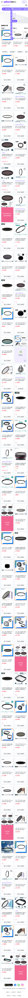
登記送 (11, 12)
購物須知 (19, 992)
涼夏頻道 (11, 24)
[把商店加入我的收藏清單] (25, 361)
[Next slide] (12, 61)
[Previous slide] (2, 61)
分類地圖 (19, 995)
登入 (24, 2)
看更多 (11, 38)
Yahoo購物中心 (10, 2)
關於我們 (14, 992)
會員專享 (11, 33)
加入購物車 (8, 79)
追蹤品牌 (14, 21)
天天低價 (11, 21)
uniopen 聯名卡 (18, 9)
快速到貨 (11, 18)
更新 (24, 988)
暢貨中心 (11, 15)
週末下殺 (11, 30)
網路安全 (9, 995)
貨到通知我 (20, 388)
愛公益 (11, 36)
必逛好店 (11, 27)
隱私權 (14, 995)
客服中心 (8, 992)
